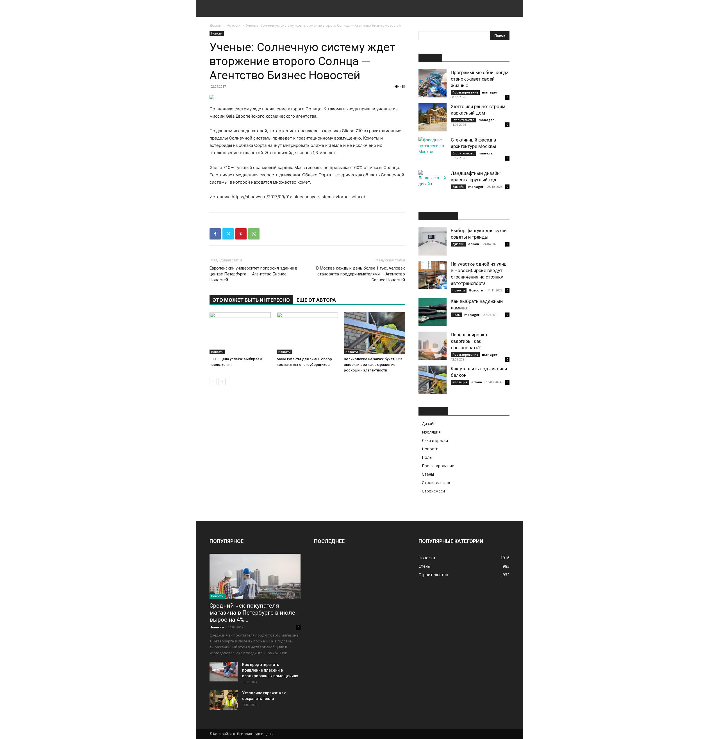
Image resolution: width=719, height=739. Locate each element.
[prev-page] (213, 381)
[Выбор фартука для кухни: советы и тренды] (432, 241)
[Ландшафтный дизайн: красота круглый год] (432, 184)
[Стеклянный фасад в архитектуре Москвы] (432, 151)
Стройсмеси (433, 491)
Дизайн (458, 187)
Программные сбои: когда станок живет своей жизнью (480, 79)
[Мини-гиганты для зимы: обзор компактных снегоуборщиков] (307, 333)
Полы (456, 315)
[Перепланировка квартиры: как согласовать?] (432, 346)
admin (473, 244)
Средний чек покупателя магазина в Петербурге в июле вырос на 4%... (252, 612)
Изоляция (459, 382)
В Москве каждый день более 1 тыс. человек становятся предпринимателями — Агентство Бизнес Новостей (360, 274)
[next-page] (222, 381)
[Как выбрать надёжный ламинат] (432, 312)
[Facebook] (215, 234)
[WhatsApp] (254, 234)
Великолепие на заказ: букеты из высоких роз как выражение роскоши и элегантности (373, 364)
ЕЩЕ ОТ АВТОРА (316, 300)
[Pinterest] (241, 234)
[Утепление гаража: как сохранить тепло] (224, 700)
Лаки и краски (435, 440)
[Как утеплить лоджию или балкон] (432, 380)
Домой (215, 25)
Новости (234, 25)
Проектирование (465, 92)
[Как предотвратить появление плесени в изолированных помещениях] (224, 671)
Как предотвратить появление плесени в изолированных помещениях (270, 670)
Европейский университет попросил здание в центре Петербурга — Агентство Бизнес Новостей (253, 274)
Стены (428, 474)
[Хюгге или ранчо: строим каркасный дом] (432, 117)
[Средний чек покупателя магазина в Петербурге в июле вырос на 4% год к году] (255, 576)
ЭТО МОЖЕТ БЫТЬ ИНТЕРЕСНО (251, 300)
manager (489, 92)
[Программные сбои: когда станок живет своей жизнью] (432, 83)
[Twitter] (228, 234)
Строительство (463, 120)
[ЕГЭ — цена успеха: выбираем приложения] (240, 333)
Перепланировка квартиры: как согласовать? (469, 341)
